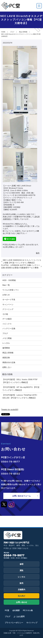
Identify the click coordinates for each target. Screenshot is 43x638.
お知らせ (6, 295)
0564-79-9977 (14, 555)
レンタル (6, 343)
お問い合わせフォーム (21, 496)
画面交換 (6, 357)
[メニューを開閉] (39, 5)
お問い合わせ (21, 602)
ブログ (12, 32)
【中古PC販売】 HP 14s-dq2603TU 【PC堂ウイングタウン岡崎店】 (20, 388)
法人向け (21, 596)
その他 (5, 314)
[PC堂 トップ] (10, 5)
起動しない (7, 367)
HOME (3, 32)
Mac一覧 (6, 285)
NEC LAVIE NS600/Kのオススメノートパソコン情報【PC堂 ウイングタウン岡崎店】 (22, 261)
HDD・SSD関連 (9, 280)
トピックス (7, 324)
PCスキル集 (28, 610)
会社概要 (16, 610)
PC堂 (7, 610)
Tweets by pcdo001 (9, 409)
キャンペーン (7, 304)
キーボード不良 (8, 299)
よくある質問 (19, 616)
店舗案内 (21, 589)
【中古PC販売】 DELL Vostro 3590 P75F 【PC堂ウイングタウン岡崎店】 (19, 381)
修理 (21, 564)
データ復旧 (7, 319)
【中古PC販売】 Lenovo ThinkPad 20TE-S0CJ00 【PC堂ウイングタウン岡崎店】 (19, 396)
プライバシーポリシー (14, 622)
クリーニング (7, 309)
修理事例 (6, 348)
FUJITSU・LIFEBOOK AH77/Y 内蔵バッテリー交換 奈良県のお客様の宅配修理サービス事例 (20, 266)
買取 (21, 570)
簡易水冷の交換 (8, 362)
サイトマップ (31, 622)
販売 (37, 253)
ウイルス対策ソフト (10, 290)
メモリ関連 (7, 338)
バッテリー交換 (8, 328)
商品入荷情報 (23, 32)
